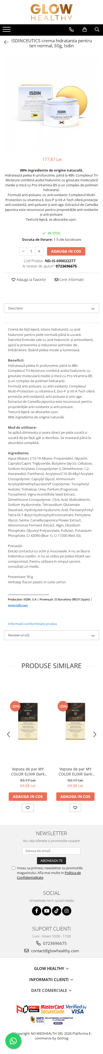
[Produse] (7, 31)
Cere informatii (71, 279)
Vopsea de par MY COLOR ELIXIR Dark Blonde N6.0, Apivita (75, 771)
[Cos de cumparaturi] (84, 29)
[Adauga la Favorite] (28, 807)
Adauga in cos (66, 251)
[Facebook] (36, 911)
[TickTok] (56, 911)
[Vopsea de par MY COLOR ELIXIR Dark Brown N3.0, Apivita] (28, 721)
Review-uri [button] (18, 635)
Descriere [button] (15, 308)
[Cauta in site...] (97, 29)
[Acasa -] (51, 12)
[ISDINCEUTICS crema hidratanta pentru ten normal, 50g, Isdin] (51, 103)
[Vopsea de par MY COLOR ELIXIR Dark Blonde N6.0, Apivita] (75, 721)
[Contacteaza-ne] (71, 29)
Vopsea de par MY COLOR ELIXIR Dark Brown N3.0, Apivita (27, 771)
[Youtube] (46, 911)
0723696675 (54, 943)
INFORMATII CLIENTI (49, 979)
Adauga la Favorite (30, 279)
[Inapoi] (4, 42)
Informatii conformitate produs (32, 623)
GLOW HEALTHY (49, 968)
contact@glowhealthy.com (54, 950)
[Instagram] (66, 911)
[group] (51, 103)
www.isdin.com (18, 605)
